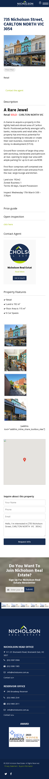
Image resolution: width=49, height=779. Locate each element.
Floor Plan (9, 70)
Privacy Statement (11, 766)
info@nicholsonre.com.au (18, 672)
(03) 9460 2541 (13, 697)
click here (8, 224)
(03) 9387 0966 (13, 660)
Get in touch (20, 278)
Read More (19, 271)
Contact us (8, 677)
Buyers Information (26, 766)
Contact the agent (14, 90)
